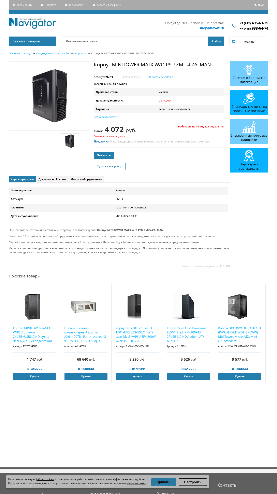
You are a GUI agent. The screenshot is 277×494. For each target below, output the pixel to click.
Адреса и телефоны (109, 5)
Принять (164, 482)
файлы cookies (45, 479)
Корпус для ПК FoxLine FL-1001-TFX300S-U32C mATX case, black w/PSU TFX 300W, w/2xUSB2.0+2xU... (136, 334)
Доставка (50, 5)
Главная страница (20, 53)
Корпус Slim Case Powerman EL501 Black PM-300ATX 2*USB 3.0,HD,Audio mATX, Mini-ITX (187, 334)
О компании (24, 5)
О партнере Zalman (161, 77)
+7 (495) (254, 28)
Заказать (104, 155)
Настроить (193, 482)
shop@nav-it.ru (211, 28)
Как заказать (76, 5)
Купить (34, 376)
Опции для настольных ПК (53, 53)
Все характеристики (106, 117)
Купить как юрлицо (109, 166)
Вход (261, 5)
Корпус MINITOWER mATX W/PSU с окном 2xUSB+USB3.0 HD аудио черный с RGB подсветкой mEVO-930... (32, 334)
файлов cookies (136, 483)
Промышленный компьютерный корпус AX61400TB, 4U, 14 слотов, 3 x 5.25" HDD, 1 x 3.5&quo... (85, 334)
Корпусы (80, 53)
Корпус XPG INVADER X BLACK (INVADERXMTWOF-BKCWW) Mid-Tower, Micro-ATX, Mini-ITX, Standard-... (239, 334)
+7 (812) (254, 23)
